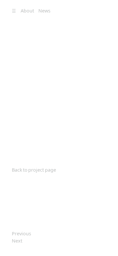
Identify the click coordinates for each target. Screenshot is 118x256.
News (44, 11)
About (27, 11)
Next (17, 241)
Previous (21, 233)
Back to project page (34, 170)
